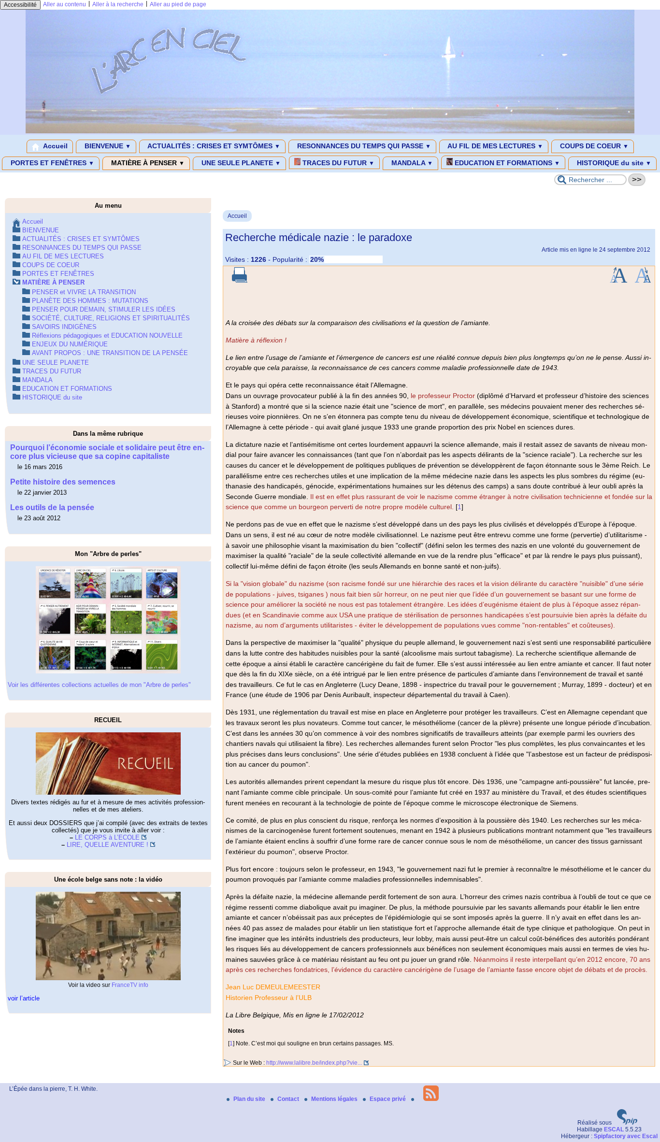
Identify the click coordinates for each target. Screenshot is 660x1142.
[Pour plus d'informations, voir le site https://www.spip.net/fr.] (627, 1122)
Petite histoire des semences (62, 482)
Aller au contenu (64, 4)
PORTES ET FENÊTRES (51, 163)
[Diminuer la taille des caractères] (643, 280)
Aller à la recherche (117, 4)
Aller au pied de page (178, 4)
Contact (289, 1099)
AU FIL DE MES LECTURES (494, 146)
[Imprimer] (239, 280)
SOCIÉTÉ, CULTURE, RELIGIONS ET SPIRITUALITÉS (111, 318)
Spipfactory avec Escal (626, 1136)
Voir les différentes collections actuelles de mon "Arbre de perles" (99, 684)
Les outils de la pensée (52, 507)
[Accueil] (330, 131)
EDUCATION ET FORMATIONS (506, 163)
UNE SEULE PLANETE (240, 163)
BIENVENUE (107, 146)
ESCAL (614, 1129)
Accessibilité (20, 4)
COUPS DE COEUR (593, 146)
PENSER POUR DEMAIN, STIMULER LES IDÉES (103, 309)
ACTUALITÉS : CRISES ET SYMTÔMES (213, 146)
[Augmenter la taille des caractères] (618, 280)
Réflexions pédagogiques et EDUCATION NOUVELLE (107, 335)
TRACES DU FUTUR (337, 163)
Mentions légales (335, 1099)
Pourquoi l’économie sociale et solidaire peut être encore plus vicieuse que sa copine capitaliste (107, 451)
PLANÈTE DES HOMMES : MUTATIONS (90, 300)
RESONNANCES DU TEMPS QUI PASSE (363, 146)
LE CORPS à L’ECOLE (107, 837)
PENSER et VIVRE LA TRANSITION (84, 292)
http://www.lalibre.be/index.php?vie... (314, 1062)
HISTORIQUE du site (613, 163)
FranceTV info (130, 985)
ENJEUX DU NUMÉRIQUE (70, 344)
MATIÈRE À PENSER (147, 163)
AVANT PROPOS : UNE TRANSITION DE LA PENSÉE (110, 353)
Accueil (55, 146)
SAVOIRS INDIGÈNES (64, 326)
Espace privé (388, 1099)
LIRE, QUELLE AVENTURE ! (107, 844)
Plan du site (250, 1099)
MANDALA (411, 163)
